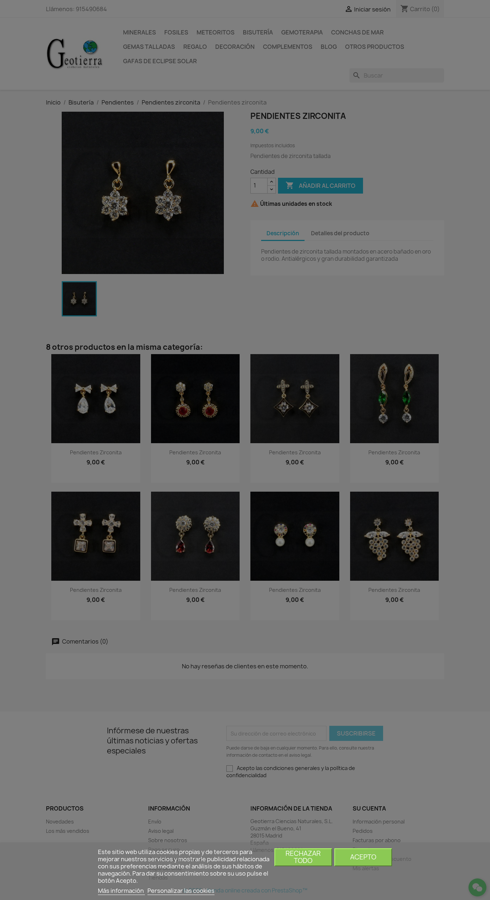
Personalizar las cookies (181, 891)
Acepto (363, 857)
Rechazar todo (303, 857)
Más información (121, 891)
